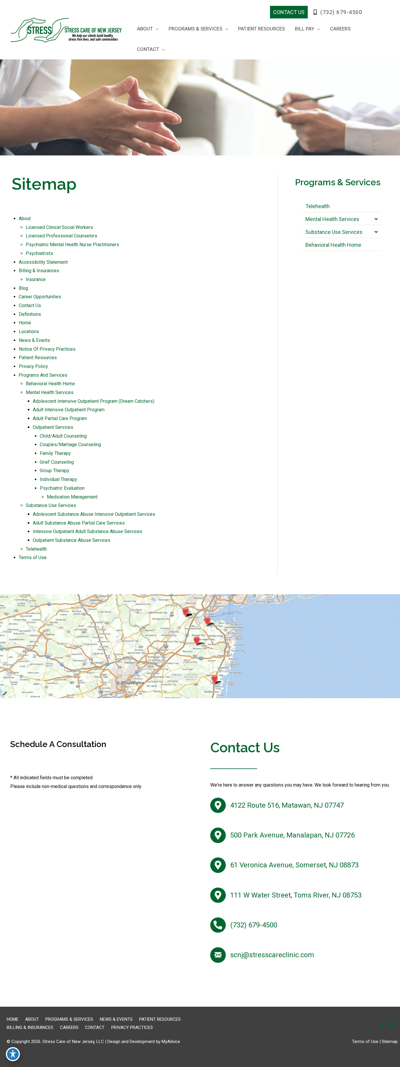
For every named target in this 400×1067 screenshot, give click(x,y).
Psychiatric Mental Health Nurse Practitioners (72, 244)
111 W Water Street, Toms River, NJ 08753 (296, 895)
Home (25, 323)
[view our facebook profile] (372, 12)
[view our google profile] (382, 12)
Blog (23, 288)
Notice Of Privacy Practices (47, 349)
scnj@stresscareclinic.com (272, 955)
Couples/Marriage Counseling (70, 444)
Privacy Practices (132, 1027)
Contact (95, 1027)
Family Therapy (55, 453)
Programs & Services (69, 1019)
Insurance (36, 279)
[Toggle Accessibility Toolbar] (13, 1054)
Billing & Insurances (39, 270)
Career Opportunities (40, 296)
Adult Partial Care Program (60, 418)
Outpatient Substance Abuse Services (71, 540)
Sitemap (390, 1041)
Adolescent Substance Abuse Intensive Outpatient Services (94, 514)
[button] (289, 12)
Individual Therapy (58, 479)
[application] (156, 28)
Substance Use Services (51, 505)
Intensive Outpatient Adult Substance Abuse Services (87, 531)
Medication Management (72, 497)
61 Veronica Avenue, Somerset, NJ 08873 (294, 865)
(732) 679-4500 (340, 12)
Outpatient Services (53, 427)
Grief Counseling (57, 462)
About (25, 218)
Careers (69, 1027)
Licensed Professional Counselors (61, 236)
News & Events (34, 340)
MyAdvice (171, 1041)
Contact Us (30, 305)
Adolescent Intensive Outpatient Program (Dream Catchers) (93, 401)
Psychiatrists (39, 253)
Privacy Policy (33, 366)
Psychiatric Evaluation (62, 488)
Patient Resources (38, 357)
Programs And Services (43, 375)
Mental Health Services (49, 392)
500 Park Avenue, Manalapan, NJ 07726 (292, 835)
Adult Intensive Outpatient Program (69, 409)
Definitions (30, 314)
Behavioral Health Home (50, 383)
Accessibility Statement (43, 262)
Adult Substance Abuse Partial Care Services (79, 523)
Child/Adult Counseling (63, 436)
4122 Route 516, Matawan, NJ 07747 (287, 805)
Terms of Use (33, 557)
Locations (29, 331)
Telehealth (36, 549)
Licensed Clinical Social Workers (59, 227)
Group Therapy (54, 470)
